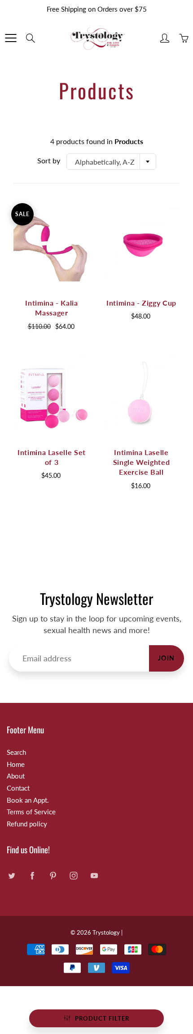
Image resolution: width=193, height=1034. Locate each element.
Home (16, 764)
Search (16, 752)
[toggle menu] (10, 38)
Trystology (106, 932)
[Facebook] (32, 875)
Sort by (48, 160)
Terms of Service (31, 812)
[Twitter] (11, 875)
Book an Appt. (28, 800)
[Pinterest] (53, 875)
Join (166, 658)
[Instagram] (73, 875)
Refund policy (27, 824)
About (16, 776)
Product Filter (102, 1018)
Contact (18, 788)
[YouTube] (94, 875)
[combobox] (111, 161)
